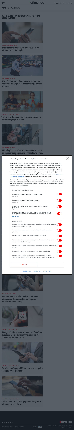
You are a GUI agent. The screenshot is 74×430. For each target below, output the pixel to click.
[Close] (68, 159)
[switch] (59, 194)
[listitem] (37, 190)
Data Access (37, 271)
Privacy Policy (47, 271)
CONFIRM (24, 264)
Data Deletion (27, 271)
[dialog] (37, 215)
